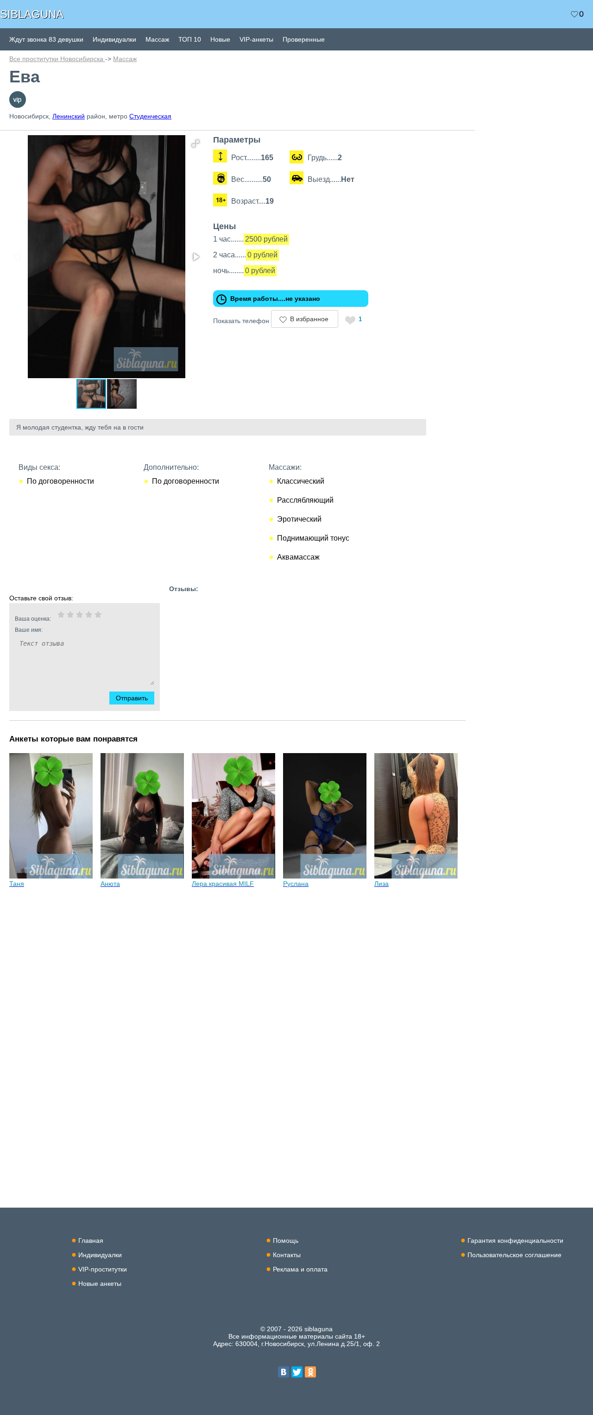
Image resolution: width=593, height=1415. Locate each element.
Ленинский (68, 116)
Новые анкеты (99, 1283)
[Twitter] (297, 1372)
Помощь (285, 1240)
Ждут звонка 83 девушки (46, 39)
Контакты (287, 1255)
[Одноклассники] (310, 1372)
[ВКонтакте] (283, 1372)
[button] (195, 143)
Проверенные (304, 39)
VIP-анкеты (256, 39)
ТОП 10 (189, 39)
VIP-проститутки (102, 1269)
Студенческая (150, 116)
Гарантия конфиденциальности (515, 1240)
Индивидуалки (114, 39)
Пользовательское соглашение (514, 1255)
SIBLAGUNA (31, 14)
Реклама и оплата (300, 1269)
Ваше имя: (29, 630)
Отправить (132, 698)
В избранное (309, 319)
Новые (220, 39)
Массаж (157, 39)
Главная (90, 1240)
